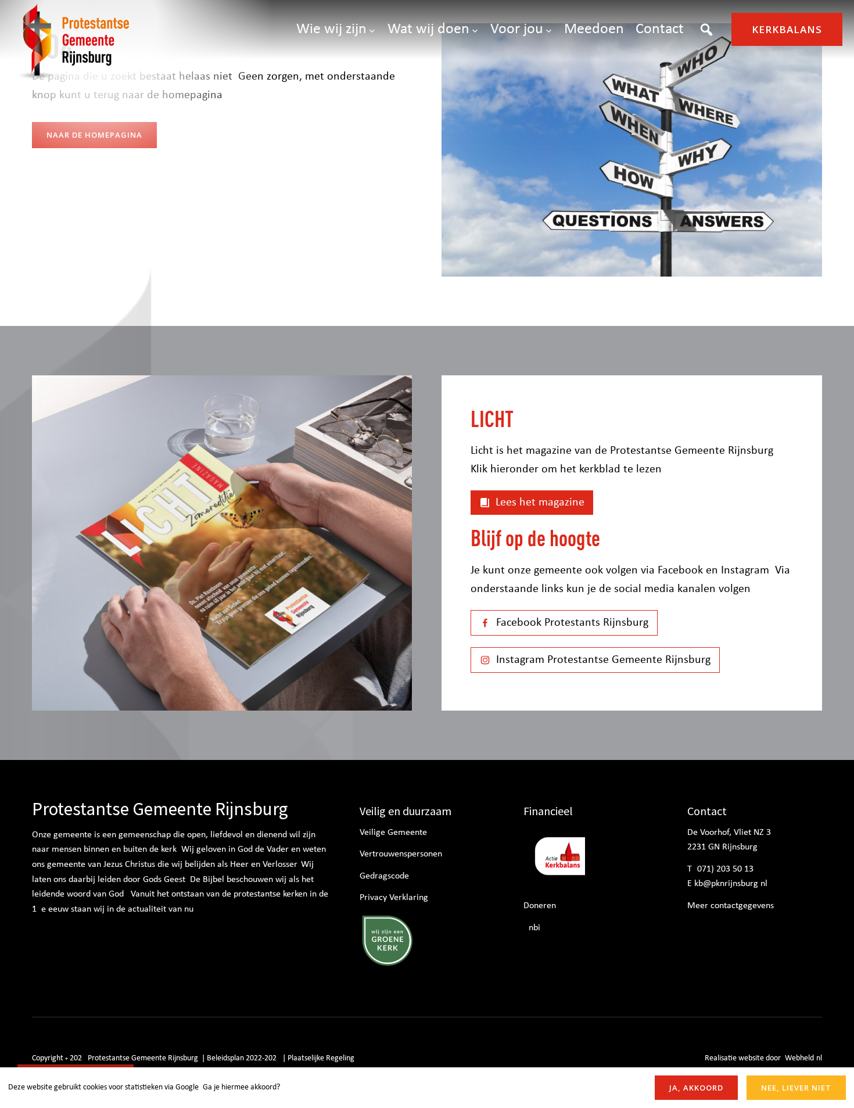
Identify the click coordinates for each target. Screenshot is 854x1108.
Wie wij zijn (331, 29)
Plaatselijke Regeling (321, 1058)
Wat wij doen (428, 29)
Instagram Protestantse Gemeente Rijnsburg (603, 660)
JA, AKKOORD (696, 1087)
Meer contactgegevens (730, 905)
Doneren (539, 905)
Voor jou (516, 29)
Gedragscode (384, 876)
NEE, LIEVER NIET (796, 1087)
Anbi (531, 928)
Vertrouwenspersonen (401, 854)
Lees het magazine (540, 502)
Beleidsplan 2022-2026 (244, 1058)
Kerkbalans (787, 29)
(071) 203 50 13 (723, 869)
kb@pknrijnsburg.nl (730, 883)
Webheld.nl (803, 1058)
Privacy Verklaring (394, 897)
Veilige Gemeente (393, 832)
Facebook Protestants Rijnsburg (572, 623)
